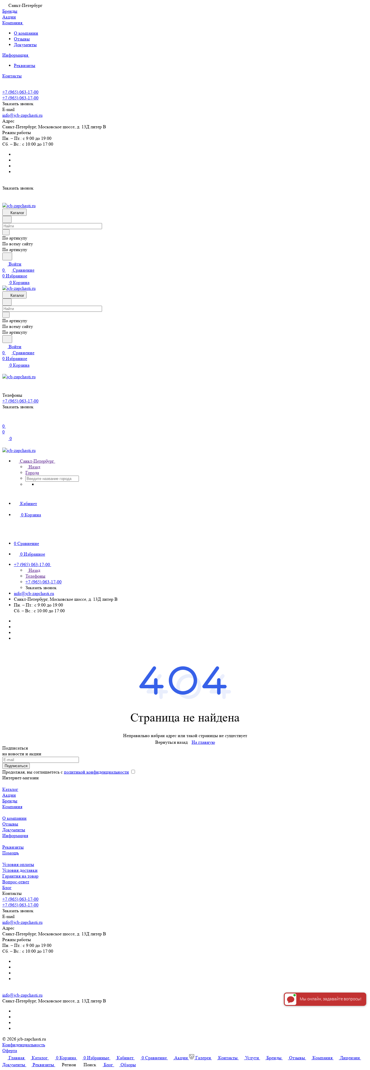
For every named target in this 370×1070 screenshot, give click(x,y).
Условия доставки (20, 870)
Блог (7, 887)
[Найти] (7, 256)
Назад (33, 467)
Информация (15, 835)
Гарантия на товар (20, 876)
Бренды (9, 801)
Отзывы (22, 39)
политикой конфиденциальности (96, 772)
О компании (26, 33)
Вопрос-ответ (15, 881)
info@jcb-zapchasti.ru (22, 115)
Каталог (10, 789)
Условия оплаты (18, 864)
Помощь (10, 853)
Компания (12, 806)
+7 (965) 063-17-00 (20, 92)
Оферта (9, 1050)
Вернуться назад (171, 742)
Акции (9, 795)
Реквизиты (24, 65)
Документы (25, 44)
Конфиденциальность (23, 1044)
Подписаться (16, 766)
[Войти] (5, 420)
